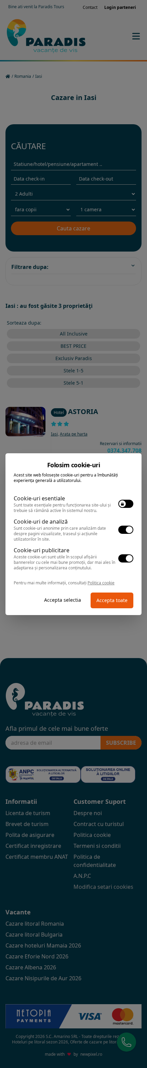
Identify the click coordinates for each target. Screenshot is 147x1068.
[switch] (125, 504)
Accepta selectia (62, 600)
